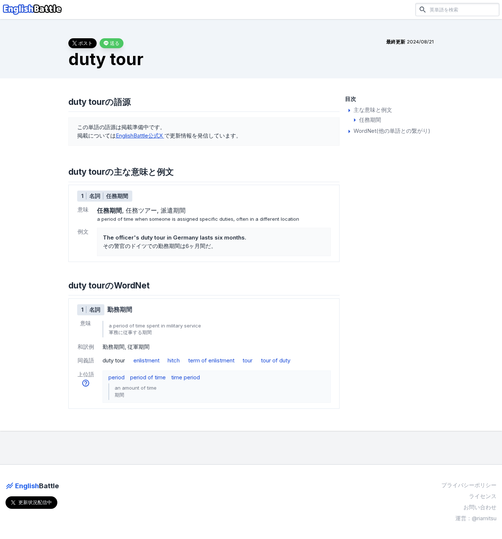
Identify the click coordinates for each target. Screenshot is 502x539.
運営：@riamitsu (475, 518)
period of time (148, 377)
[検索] (423, 9)
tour (247, 360)
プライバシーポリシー (468, 485)
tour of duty (275, 360)
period (116, 377)
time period (185, 377)
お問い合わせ (479, 507)
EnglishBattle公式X (140, 135)
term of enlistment (211, 360)
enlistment (146, 360)
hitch (174, 360)
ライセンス (482, 496)
